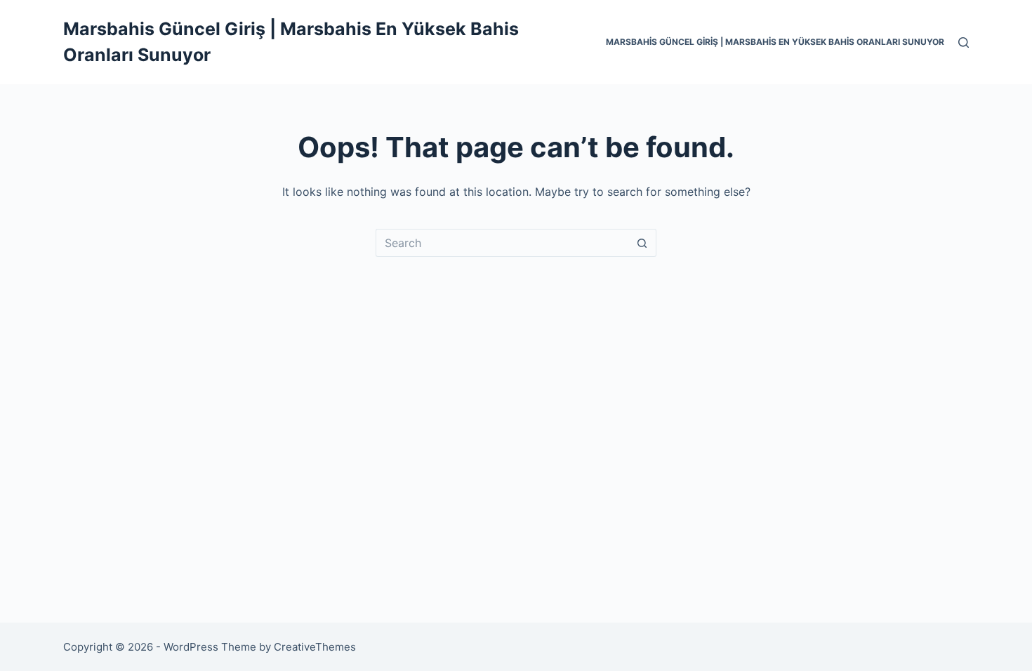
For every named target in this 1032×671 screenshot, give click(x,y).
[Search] (963, 42)
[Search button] (642, 243)
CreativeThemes (315, 646)
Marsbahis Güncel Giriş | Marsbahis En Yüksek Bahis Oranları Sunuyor (775, 41)
